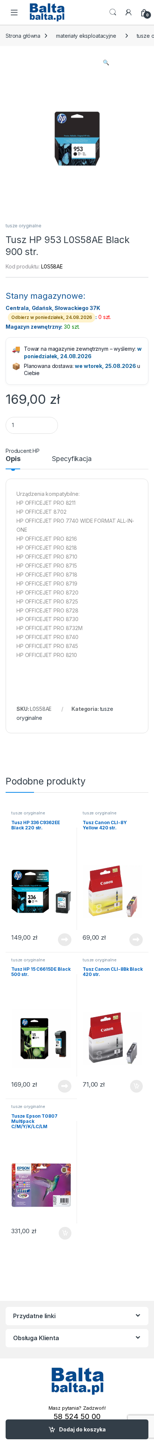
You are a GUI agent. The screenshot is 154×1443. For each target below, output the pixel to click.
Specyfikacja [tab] (71, 459)
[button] (106, 62)
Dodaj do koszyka (82, 1429)
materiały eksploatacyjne (86, 36)
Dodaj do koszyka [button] (132, 1086)
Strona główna (23, 36)
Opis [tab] (13, 459)
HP (36, 451)
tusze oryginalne (23, 225)
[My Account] (128, 12)
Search (113, 12)
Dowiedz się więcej (60, 939)
